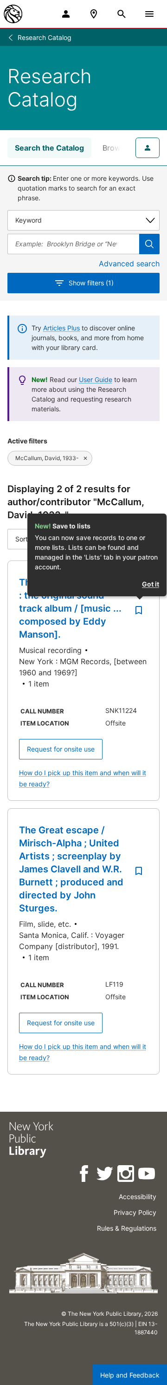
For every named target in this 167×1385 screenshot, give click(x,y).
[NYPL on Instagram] (126, 1175)
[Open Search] (121, 14)
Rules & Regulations (126, 1228)
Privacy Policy (135, 1212)
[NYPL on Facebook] (85, 1175)
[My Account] (66, 14)
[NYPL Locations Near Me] (94, 14)
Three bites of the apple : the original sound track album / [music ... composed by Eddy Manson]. (73, 608)
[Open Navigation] (149, 14)
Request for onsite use (61, 749)
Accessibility (137, 1196)
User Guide (95, 379)
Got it (150, 584)
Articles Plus (61, 328)
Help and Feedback (130, 1375)
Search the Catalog (49, 147)
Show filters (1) (91, 283)
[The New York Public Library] (13, 14)
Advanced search (129, 263)
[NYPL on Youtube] (147, 1175)
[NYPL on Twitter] (105, 1175)
